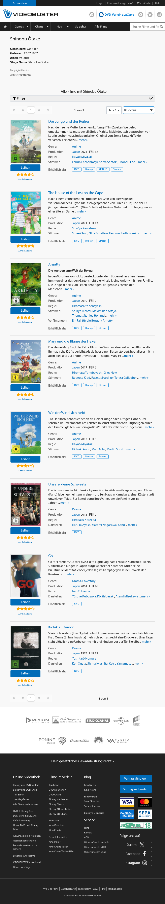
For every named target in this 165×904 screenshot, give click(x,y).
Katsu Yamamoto (120, 663)
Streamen (140, 13)
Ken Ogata (79, 663)
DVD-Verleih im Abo (91, 13)
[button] (114, 110)
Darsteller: (55, 525)
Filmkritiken (90, 796)
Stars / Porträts (91, 801)
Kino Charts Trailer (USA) (61, 851)
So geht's (81, 26)
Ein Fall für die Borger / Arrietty (92, 320)
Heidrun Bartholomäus (124, 233)
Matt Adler (98, 449)
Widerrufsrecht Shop (95, 851)
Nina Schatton (98, 233)
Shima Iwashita (97, 663)
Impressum (84, 889)
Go (50, 555)
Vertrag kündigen (135, 778)
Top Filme (54, 784)
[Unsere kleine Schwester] (25, 504)
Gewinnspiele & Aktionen (27, 835)
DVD (76, 169)
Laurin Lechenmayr (85, 162)
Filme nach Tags (21, 867)
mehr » (83, 140)
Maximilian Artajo (104, 311)
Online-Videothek (26, 777)
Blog (159, 13)
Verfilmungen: (57, 320)
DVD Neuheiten (57, 789)
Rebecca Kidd (81, 378)
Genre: (52, 146)
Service (89, 820)
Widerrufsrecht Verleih (96, 842)
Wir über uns (51, 889)
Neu (59, 26)
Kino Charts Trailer (58, 846)
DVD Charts (55, 794)
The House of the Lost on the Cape (75, 192)
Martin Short (115, 449)
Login (99, 3)
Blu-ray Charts (56, 804)
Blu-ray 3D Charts (58, 813)
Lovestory (89, 581)
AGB (86, 837)
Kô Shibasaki (105, 596)
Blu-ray (89, 169)
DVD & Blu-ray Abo (23, 811)
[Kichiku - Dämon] (25, 647)
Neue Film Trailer (58, 836)
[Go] (25, 575)
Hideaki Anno (81, 449)
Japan (76, 152)
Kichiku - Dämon (61, 627)
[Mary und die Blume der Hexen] (25, 361)
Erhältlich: (57, 169)
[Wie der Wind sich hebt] (25, 432)
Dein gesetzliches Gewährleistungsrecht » (82, 761)
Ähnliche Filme (25, 179)
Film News (90, 784)
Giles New (110, 372)
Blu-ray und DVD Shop (25, 789)
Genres (19, 26)
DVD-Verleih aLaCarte (119, 14)
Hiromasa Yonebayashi (87, 306)
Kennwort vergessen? (120, 3)
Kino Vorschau (56, 825)
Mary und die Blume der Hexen (73, 341)
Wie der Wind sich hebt (66, 412)
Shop (150, 13)
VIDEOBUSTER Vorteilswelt (27, 862)
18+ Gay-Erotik (21, 799)
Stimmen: (54, 162)
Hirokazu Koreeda (84, 520)
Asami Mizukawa (127, 596)
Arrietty (54, 264)
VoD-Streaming (21, 820)
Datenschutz (68, 889)
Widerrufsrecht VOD (95, 847)
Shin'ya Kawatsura (84, 228)
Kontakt (88, 832)
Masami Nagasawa (104, 525)
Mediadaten (115, 889)
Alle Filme (101, 26)
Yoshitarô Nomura (84, 658)
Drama (76, 509)
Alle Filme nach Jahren (25, 804)
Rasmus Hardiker (102, 378)
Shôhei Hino (127, 162)
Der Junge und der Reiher (68, 121)
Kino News (90, 789)
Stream (117, 169)
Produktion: (56, 152)
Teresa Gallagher (125, 378)
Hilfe (86, 827)
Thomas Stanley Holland (88, 315)
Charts (39, 26)
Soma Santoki (108, 162)
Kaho (121, 525)
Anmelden (20, 3)
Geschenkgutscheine (24, 840)
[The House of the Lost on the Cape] (25, 212)
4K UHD (103, 169)
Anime (76, 146)
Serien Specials (92, 806)
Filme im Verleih (60, 777)
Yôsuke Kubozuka (84, 596)
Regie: (52, 157)
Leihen (25, 167)
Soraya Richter (81, 311)
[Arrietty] (25, 284)
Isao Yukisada (81, 591)
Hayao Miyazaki (82, 157)
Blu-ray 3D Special (94, 812)
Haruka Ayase (81, 525)
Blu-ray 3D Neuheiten (60, 809)
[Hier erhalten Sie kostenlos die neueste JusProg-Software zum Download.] (136, 825)
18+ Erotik (18, 794)
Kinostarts (54, 820)
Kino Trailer (54, 841)
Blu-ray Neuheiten (58, 799)
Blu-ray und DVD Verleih (26, 784)
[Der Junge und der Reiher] (25, 141)
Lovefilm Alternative (24, 855)
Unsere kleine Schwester (68, 484)
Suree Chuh (80, 233)
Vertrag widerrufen (135, 789)
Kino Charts (55, 830)
